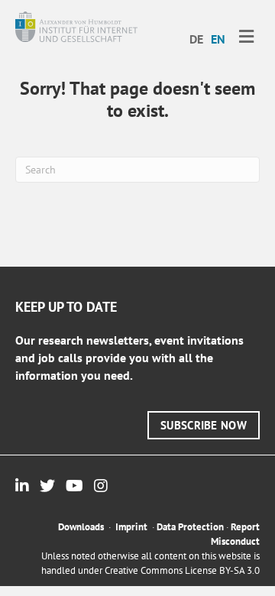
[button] (203, 425)
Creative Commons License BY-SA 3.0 (182, 570)
